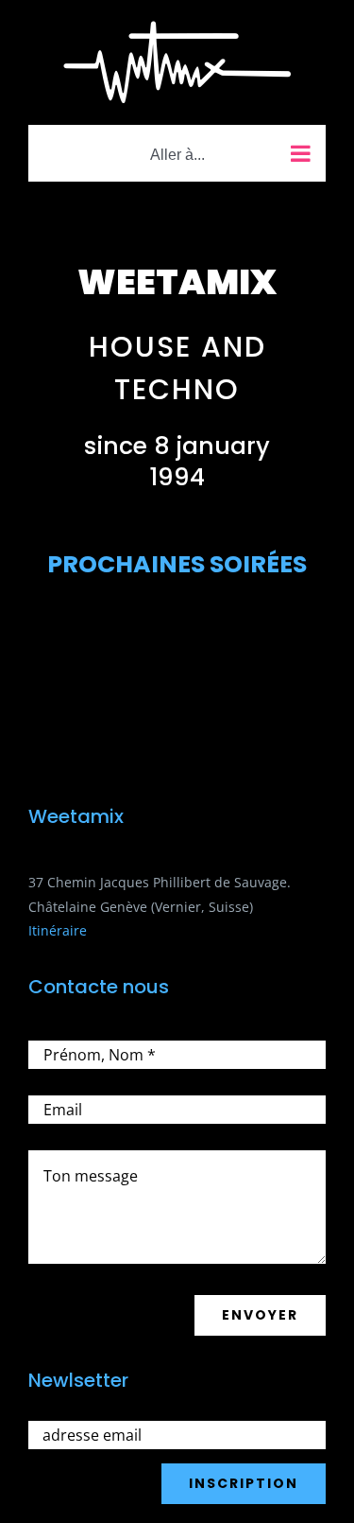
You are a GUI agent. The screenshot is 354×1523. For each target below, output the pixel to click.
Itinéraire (57, 930)
